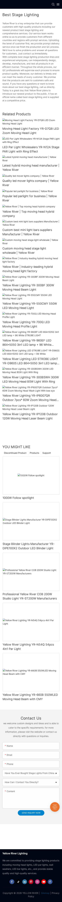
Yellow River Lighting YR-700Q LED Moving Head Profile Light (26, 324)
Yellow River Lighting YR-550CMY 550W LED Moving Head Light (29, 306)
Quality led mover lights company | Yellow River (30, 183)
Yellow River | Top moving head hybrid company (28, 214)
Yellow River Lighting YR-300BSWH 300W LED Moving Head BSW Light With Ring (30, 379)
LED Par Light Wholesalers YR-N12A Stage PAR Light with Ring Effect (30, 149)
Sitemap (45, 893)
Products (34, 452)
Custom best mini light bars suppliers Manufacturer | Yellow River (27, 232)
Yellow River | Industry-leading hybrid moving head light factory (27, 269)
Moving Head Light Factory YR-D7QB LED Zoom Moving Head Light (30, 131)
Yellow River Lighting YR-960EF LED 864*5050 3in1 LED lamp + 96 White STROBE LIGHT (26, 343)
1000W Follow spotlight (18, 497)
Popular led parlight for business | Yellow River (29, 198)
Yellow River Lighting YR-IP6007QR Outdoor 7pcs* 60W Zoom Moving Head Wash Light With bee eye (29, 398)
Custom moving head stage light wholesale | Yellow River (24, 250)
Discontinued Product (15, 452)
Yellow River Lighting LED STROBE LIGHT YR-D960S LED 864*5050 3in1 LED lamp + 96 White (31, 361)
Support (46, 452)
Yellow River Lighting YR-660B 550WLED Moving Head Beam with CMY (30, 697)
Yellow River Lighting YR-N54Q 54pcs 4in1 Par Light (28, 647)
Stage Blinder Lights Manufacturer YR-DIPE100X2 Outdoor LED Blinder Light (29, 546)
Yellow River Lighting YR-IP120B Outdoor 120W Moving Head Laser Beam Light (30, 416)
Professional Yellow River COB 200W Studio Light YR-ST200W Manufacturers (30, 596)
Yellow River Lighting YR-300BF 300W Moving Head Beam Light (28, 287)
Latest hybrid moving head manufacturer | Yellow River (30, 167)
